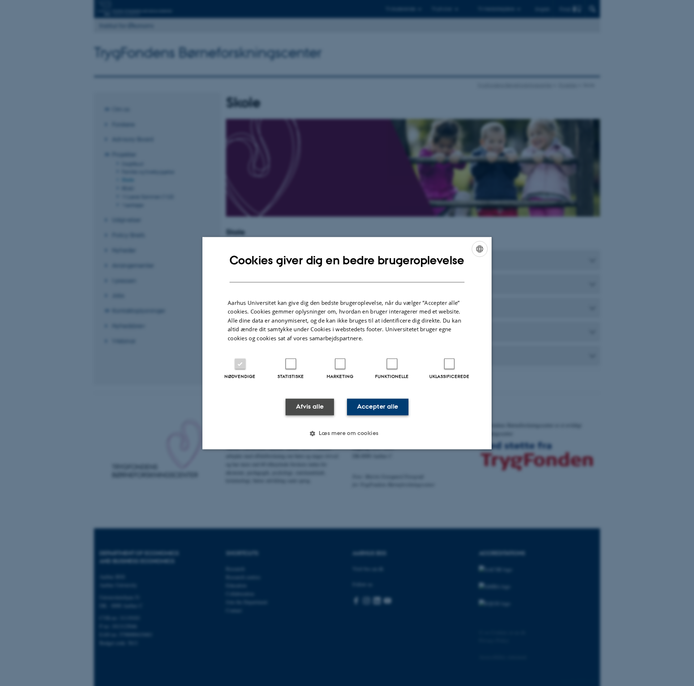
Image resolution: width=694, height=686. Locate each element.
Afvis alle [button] (310, 407)
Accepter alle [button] (377, 407)
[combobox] (479, 248)
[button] (346, 433)
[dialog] (347, 343)
